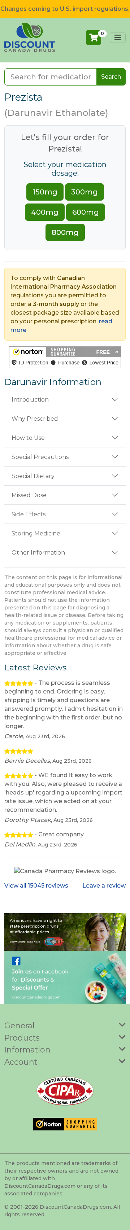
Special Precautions (40, 457)
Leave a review (104, 885)
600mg (85, 212)
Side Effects (29, 514)
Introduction (30, 399)
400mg (44, 212)
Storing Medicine (36, 533)
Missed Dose (29, 495)
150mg (44, 192)
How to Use (28, 437)
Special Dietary (33, 476)
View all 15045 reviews (36, 885)
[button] (65, 357)
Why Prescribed (35, 418)
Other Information (38, 552)
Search (111, 76)
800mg (65, 232)
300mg (84, 192)
